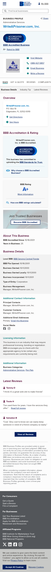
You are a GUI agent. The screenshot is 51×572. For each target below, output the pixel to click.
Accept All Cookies (14, 567)
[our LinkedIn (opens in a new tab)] (10, 545)
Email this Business (19, 320)
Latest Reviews (41, 89)
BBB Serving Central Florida (26, 258)
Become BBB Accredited (25, 222)
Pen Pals (29, 370)
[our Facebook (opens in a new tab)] (15, 545)
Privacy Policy (17, 560)
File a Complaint (10, 505)
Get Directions (15, 117)
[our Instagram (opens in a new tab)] (20, 545)
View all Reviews (26, 434)
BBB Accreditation (11, 518)
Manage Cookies (36, 567)
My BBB (44, 3)
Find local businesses (18, 10)
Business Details (9, 89)
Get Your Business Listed (14, 516)
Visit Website (36, 58)
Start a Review (9, 503)
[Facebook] (4, 328)
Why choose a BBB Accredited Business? (25, 171)
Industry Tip (25, 89)
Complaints (44, 82)
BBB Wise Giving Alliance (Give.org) (19, 536)
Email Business (37, 68)
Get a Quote (17, 82)
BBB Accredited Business (16, 45)
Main (5, 82)
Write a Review (37, 73)
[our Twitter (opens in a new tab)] (5, 545)
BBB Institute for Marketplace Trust (18, 533)
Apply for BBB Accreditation (15, 521)
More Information (25, 194)
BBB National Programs (13, 538)
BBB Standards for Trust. (31, 162)
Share (45, 18)
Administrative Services (14, 370)
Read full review (18, 408)
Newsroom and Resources (14, 523)
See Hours (14, 122)
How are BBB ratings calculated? (25, 202)
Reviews (31, 82)
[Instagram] (9, 328)
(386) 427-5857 (37, 63)
